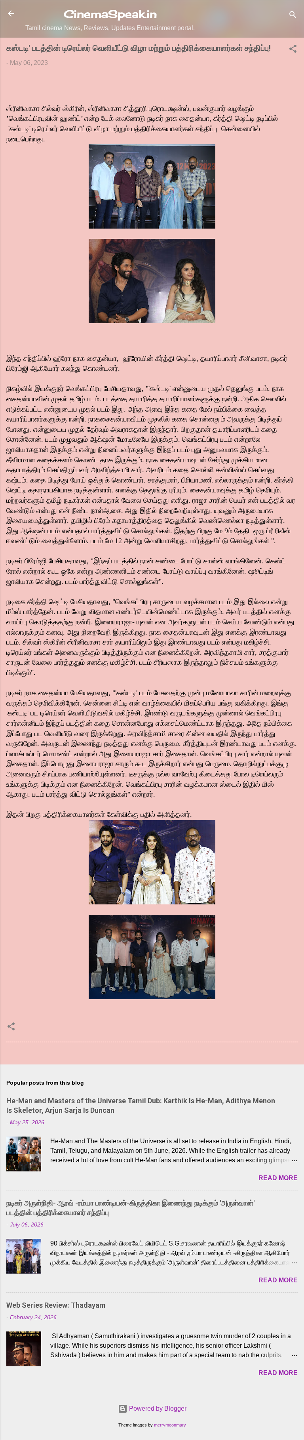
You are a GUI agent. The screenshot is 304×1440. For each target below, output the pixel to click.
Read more (278, 1178)
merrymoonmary (170, 1425)
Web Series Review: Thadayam (56, 1305)
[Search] (293, 16)
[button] (293, 50)
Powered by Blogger (156, 1408)
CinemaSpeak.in (110, 14)
